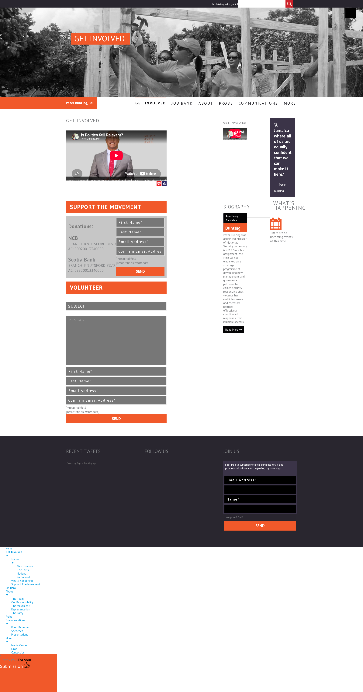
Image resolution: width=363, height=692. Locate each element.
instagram (221, 4)
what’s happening (22, 580)
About (206, 103)
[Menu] (350, 13)
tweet (164, 199)
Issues (15, 561)
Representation (20, 609)
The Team (17, 598)
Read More (231, 329)
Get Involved (150, 103)
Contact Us (18, 652)
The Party (23, 570)
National (22, 573)
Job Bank (182, 103)
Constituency (25, 566)
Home (9, 548)
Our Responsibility (22, 602)
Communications (258, 103)
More (290, 103)
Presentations (19, 634)
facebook (215, 4)
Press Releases (20, 627)
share (164, 193)
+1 (166, 204)
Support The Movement (25, 584)
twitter (228, 4)
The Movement (20, 606)
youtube (234, 4)
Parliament (23, 577)
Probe (226, 103)
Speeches (17, 631)
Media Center (19, 645)
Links (14, 649)
